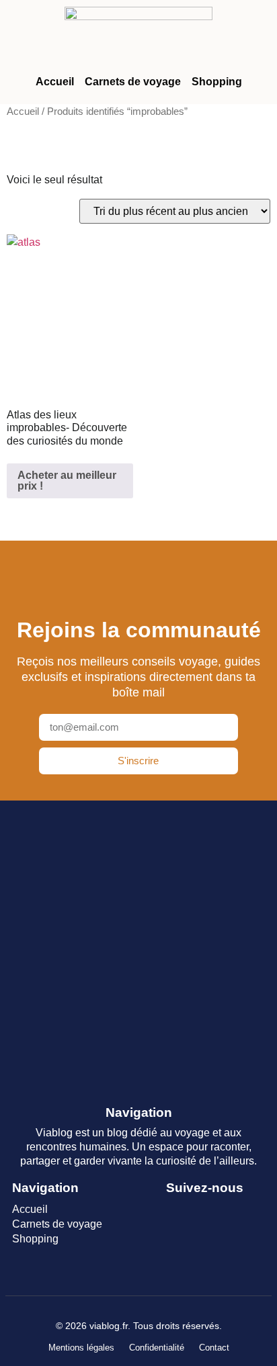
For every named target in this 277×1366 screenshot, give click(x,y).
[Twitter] (206, 1219)
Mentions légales (81, 1347)
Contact (214, 1347)
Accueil (55, 81)
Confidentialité (156, 1347)
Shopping (217, 81)
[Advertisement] (138, 947)
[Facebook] (162, 1219)
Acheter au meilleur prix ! (66, 480)
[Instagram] (162, 1257)
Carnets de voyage (133, 81)
